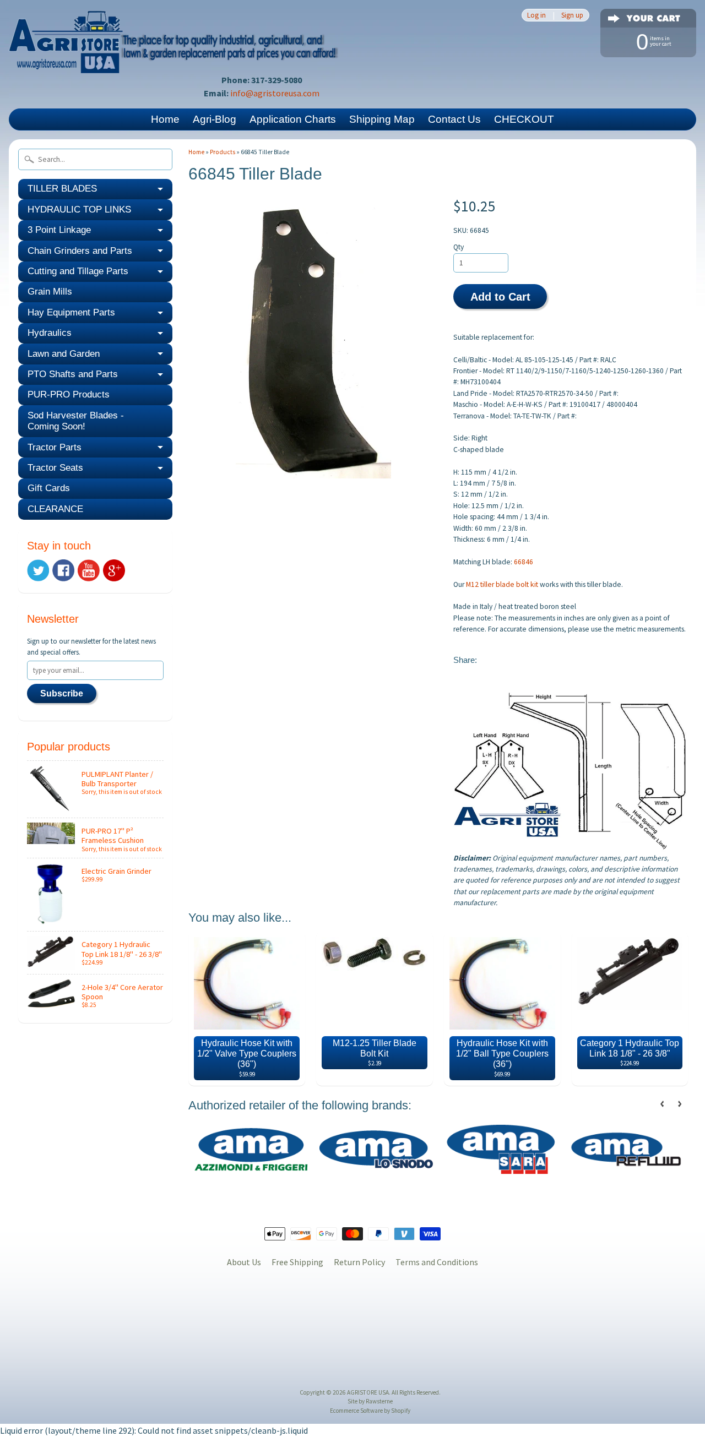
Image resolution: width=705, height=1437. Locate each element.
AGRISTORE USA (368, 1392)
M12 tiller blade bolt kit (502, 584)
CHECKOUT (524, 119)
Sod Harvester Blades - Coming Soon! (76, 421)
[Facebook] (63, 570)
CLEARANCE (55, 509)
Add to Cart (500, 297)
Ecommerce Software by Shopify (370, 1410)
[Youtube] (89, 570)
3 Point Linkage (59, 230)
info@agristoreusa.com (274, 93)
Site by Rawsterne (370, 1401)
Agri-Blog (214, 119)
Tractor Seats (55, 467)
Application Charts (293, 119)
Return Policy (359, 1261)
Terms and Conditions (436, 1261)
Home (165, 119)
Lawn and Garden (64, 354)
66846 (523, 562)
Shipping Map (382, 119)
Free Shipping (297, 1261)
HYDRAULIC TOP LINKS (79, 209)
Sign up (572, 15)
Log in (536, 15)
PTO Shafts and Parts (73, 374)
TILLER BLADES (62, 188)
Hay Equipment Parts (71, 312)
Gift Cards (49, 488)
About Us (244, 1261)
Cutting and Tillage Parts (78, 271)
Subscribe (61, 693)
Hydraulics (50, 333)
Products (222, 152)
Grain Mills (50, 291)
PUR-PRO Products (69, 394)
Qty (458, 247)
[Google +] (114, 570)
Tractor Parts (55, 447)
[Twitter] (38, 570)
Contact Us (454, 119)
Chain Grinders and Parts (80, 251)
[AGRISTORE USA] (174, 58)
